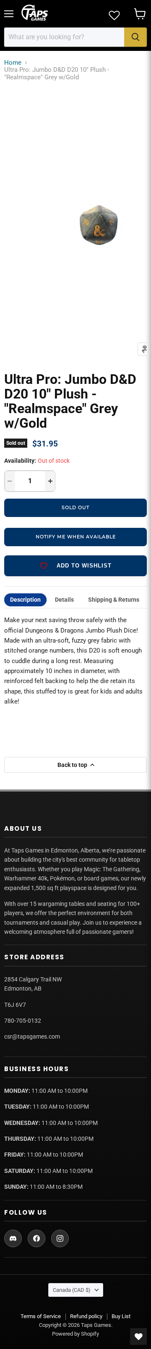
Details (64, 599)
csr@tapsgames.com (32, 1036)
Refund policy (86, 1316)
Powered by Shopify (75, 1334)
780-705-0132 (22, 1020)
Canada (72, 1290)
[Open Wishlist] (138, 1336)
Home (12, 62)
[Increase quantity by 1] (50, 481)
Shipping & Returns (113, 599)
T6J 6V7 (15, 1004)
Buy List (121, 1316)
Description (25, 599)
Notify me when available (76, 537)
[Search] (135, 37)
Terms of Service (41, 1316)
